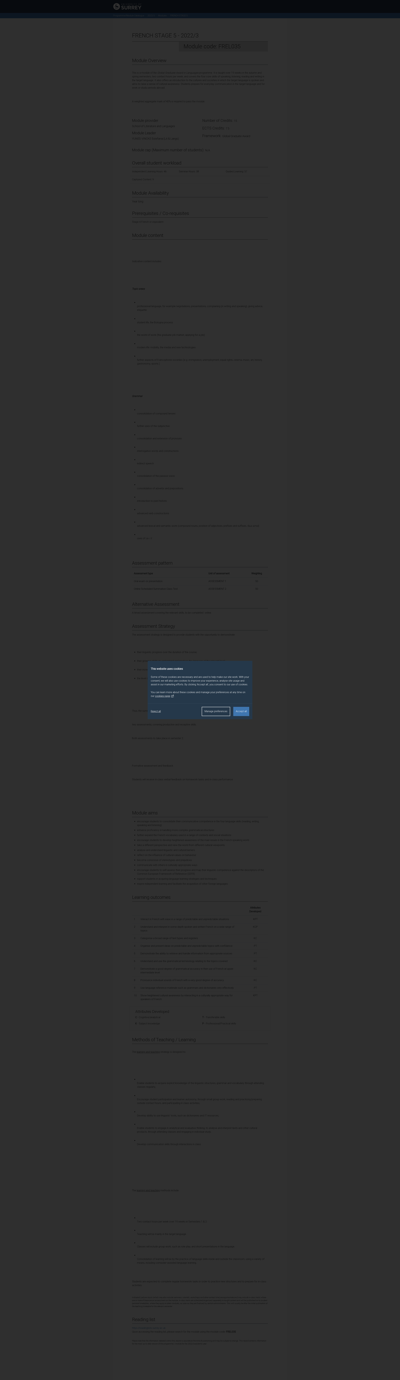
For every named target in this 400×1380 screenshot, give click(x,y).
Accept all (241, 711)
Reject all (156, 711)
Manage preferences (216, 711)
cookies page (162, 696)
